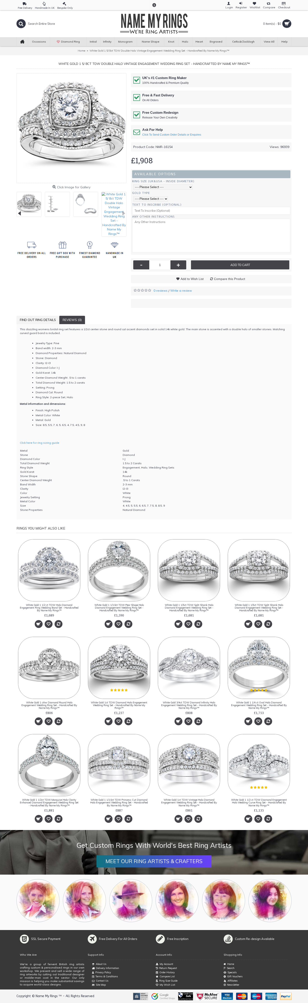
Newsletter (233, 984)
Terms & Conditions (106, 976)
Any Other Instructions (153, 216)
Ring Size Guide (168, 980)
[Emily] (223, 900)
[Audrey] (270, 900)
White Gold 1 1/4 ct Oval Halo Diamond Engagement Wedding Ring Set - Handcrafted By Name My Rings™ (259, 705)
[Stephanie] (177, 900)
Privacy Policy (103, 972)
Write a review (181, 291)
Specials (232, 972)
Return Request (168, 968)
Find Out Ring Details (38, 320)
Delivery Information (107, 968)
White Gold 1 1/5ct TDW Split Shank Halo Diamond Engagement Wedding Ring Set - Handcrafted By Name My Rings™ (189, 607)
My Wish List (167, 984)
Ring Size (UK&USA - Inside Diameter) (163, 181)
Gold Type (141, 193)
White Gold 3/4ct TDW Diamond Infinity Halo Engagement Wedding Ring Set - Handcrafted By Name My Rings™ (189, 705)
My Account (166, 964)
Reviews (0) (72, 320)
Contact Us (102, 980)
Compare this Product (229, 279)
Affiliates (233, 980)
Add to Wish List (192, 279)
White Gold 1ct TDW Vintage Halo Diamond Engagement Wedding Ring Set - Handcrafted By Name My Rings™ (189, 802)
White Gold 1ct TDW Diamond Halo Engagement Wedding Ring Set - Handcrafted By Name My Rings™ (119, 705)
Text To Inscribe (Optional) (157, 204)
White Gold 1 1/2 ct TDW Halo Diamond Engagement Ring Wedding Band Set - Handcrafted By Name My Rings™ (49, 607)
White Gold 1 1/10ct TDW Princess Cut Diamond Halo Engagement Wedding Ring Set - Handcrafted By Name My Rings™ (119, 802)
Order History (167, 972)
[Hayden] (84, 900)
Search (230, 968)
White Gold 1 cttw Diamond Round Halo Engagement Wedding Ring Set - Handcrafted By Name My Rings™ (49, 705)
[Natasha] (38, 900)
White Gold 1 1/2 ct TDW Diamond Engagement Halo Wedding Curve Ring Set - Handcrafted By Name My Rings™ (259, 802)
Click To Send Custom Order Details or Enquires (171, 134)
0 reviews (161, 291)
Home (230, 964)
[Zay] (130, 900)
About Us (101, 964)
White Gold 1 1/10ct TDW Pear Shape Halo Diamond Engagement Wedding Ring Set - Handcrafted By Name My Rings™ (119, 607)
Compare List (167, 976)
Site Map (101, 984)
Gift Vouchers (235, 976)
